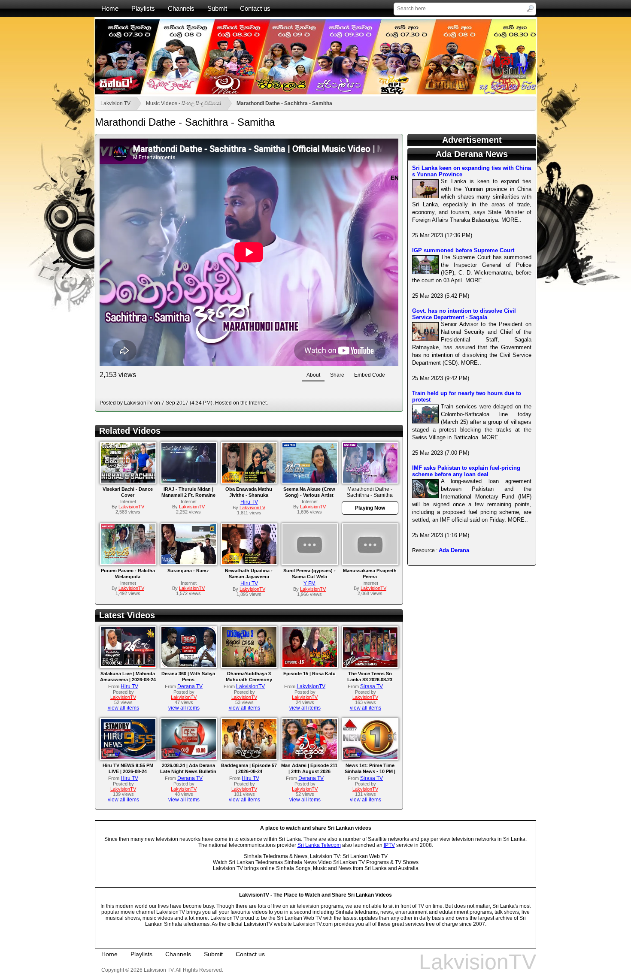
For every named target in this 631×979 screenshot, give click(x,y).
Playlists (143, 8)
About (313, 375)
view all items (123, 708)
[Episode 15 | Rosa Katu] (309, 665)
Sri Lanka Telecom (319, 845)
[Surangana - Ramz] (188, 562)
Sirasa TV (371, 686)
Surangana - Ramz (188, 570)
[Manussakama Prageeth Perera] (370, 562)
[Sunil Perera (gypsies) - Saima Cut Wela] (309, 562)
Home (109, 8)
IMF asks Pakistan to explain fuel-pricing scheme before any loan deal (466, 471)
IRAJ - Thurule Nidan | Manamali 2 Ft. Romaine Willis (188, 495)
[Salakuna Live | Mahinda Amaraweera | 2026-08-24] (128, 665)
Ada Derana (454, 550)
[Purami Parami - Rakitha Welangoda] (128, 562)
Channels (181, 8)
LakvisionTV (250, 686)
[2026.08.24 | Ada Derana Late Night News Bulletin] (188, 757)
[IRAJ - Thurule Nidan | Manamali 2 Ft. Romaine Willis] (188, 481)
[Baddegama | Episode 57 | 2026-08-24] (249, 757)
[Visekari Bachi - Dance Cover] (128, 481)
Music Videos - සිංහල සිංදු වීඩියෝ (183, 103)
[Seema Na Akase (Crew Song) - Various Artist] (309, 481)
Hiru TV (249, 502)
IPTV (389, 845)
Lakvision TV (115, 103)
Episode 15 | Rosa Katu (309, 673)
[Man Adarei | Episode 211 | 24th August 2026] (309, 757)
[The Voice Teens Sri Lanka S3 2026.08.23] (370, 665)
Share (337, 375)
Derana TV (190, 686)
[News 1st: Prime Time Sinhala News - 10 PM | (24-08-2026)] (370, 757)
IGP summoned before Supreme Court (463, 250)
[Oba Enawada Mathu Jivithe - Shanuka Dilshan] (249, 481)
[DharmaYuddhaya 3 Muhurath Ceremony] (249, 665)
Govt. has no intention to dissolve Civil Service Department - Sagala (464, 314)
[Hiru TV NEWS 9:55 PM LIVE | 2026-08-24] (128, 757)
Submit (217, 8)
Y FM (309, 583)
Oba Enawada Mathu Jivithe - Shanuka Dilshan (248, 495)
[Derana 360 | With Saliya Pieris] (188, 665)
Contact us (255, 8)
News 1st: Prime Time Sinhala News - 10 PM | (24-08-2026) (370, 771)
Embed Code (369, 375)
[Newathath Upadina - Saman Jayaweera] (249, 562)
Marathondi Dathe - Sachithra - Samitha (284, 103)
